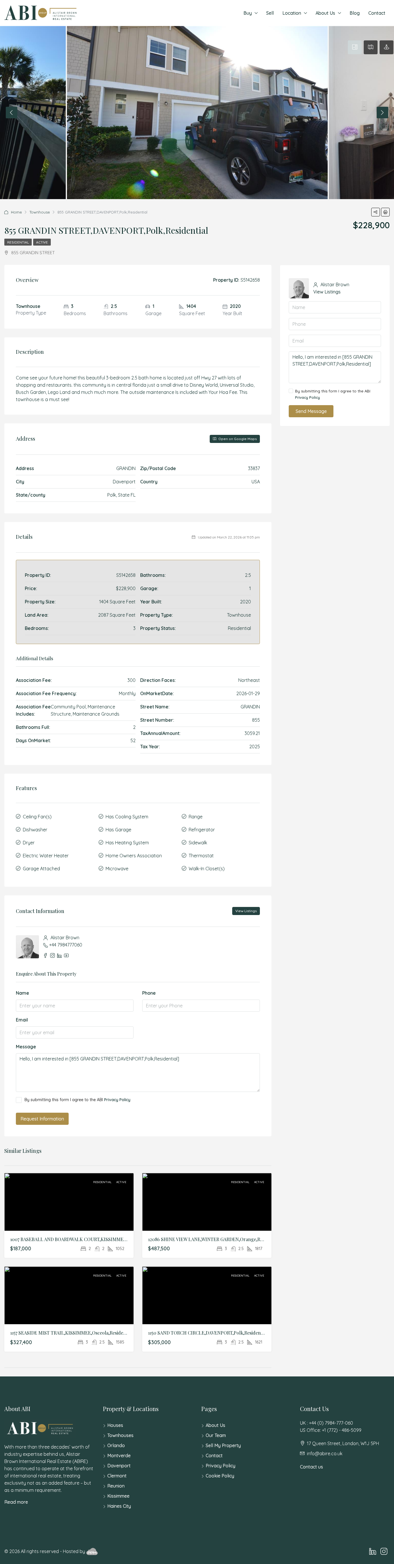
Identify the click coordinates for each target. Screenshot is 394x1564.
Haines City (119, 1506)
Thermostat (201, 855)
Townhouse (39, 212)
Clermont (117, 1476)
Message (26, 1046)
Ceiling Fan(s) (37, 817)
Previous (11, 112)
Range (195, 817)
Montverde (119, 1455)
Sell (270, 13)
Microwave (117, 868)
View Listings (246, 911)
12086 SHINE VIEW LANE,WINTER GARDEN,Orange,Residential (214, 1239)
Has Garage (118, 829)
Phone (149, 993)
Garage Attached (41, 868)
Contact (376, 13)
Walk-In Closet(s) (207, 868)
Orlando (116, 1445)
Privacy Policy (117, 1099)
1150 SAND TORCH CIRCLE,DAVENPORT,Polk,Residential (207, 1333)
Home (16, 212)
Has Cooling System (127, 817)
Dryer (29, 842)
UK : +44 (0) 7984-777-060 (326, 1423)
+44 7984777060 (65, 945)
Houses (115, 1425)
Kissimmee (118, 1496)
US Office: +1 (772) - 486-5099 (330, 1430)
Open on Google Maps (237, 439)
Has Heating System (127, 842)
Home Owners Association (134, 855)
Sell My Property (223, 1445)
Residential (18, 242)
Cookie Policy (220, 1476)
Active (42, 242)
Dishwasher (35, 829)
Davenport (119, 1465)
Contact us (311, 1467)
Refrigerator (202, 829)
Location (291, 13)
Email (22, 1020)
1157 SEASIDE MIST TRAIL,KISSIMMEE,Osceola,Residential (71, 1333)
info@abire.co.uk (324, 1453)
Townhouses (120, 1435)
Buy (247, 13)
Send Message (311, 411)
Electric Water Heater (46, 855)
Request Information (42, 1119)
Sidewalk (198, 842)
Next (382, 112)
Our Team (216, 1435)
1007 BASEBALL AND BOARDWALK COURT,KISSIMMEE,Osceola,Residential (89, 1239)
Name (22, 993)
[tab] (355, 47)
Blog (355, 13)
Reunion (116, 1486)
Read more (16, 1502)
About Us (325, 13)
